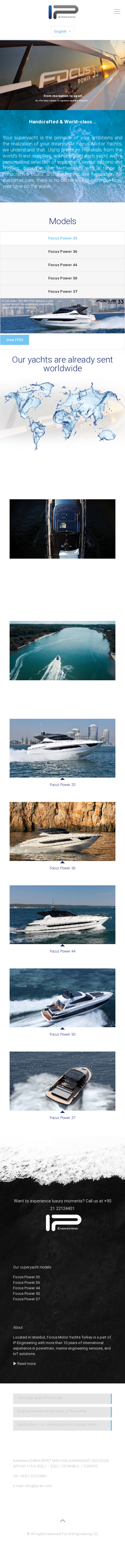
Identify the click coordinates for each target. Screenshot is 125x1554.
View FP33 (14, 340)
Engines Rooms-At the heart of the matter (52, 1411)
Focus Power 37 (62, 291)
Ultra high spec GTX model (39, 1398)
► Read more (24, 1363)
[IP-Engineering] (62, 11)
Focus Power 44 (62, 265)
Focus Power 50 (62, 278)
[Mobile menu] (117, 12)
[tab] (62, 238)
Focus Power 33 (62, 238)
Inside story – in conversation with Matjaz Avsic (57, 1424)
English (60, 31)
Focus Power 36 (62, 251)
